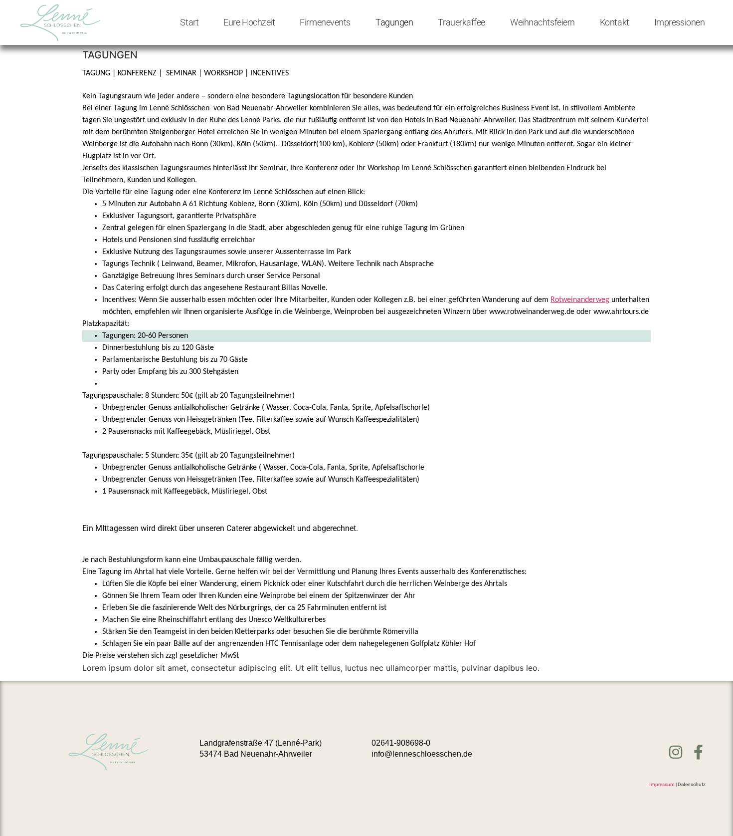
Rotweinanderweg (579, 300)
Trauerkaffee (461, 22)
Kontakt (614, 22)
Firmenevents (325, 22)
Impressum (662, 784)
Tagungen (394, 22)
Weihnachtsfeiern (542, 22)
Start (189, 22)
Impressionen (679, 22)
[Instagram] (675, 752)
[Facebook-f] (698, 752)
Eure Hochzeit (249, 22)
